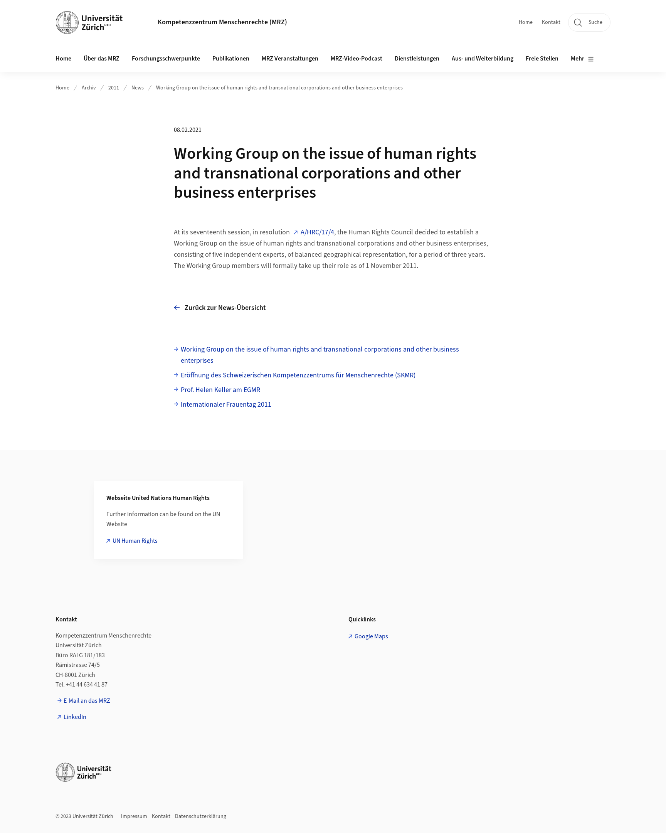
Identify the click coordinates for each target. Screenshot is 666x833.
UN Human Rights (135, 541)
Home (526, 22)
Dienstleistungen (417, 58)
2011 (113, 88)
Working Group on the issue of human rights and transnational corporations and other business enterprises (279, 88)
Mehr (577, 58)
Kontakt (551, 22)
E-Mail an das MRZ (87, 701)
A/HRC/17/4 (317, 232)
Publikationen (230, 58)
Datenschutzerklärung (200, 816)
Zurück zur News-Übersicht (225, 308)
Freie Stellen (542, 58)
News (137, 88)
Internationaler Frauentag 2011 (226, 404)
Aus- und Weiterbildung (482, 58)
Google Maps (371, 636)
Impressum (134, 816)
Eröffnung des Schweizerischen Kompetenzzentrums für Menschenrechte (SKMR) (298, 375)
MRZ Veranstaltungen (290, 58)
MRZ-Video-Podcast (356, 58)
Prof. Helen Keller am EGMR (220, 390)
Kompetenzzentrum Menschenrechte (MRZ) (222, 22)
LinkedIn (75, 717)
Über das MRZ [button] (101, 58)
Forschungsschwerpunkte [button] (166, 58)
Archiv (89, 88)
